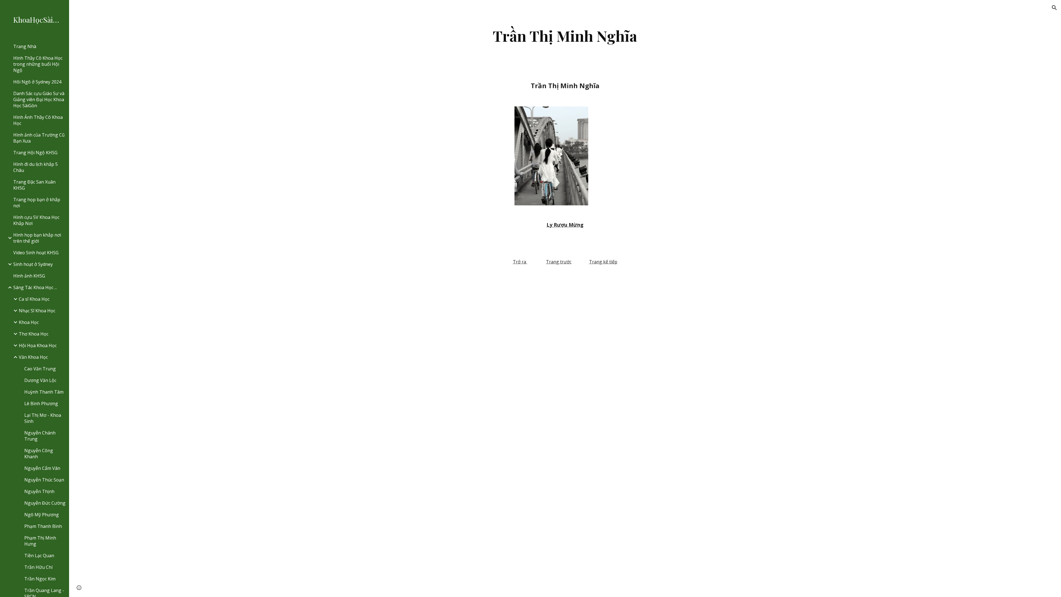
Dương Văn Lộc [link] (40, 380)
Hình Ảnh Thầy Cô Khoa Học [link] (38, 120)
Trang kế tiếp (603, 262)
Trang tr (555, 262)
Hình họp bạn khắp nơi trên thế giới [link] (37, 238)
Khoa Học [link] (29, 322)
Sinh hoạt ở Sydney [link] (33, 264)
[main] (565, 35)
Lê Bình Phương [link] (41, 403)
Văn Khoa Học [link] (33, 357)
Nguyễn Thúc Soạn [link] (44, 480)
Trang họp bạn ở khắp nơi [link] (36, 203)
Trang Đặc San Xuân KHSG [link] (34, 185)
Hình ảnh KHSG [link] (29, 276)
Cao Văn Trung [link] (40, 369)
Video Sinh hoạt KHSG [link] (36, 253)
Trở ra (519, 262)
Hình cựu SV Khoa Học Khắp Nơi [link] (36, 220)
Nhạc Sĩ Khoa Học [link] (37, 311)
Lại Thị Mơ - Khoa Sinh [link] (42, 418)
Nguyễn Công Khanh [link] (38, 453)
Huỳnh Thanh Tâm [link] (44, 392)
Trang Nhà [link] (24, 46)
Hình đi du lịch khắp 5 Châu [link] (35, 167)
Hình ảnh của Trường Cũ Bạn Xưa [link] (39, 138)
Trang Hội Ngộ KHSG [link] (35, 153)
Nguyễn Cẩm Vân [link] (42, 468)
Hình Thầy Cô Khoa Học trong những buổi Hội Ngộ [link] (37, 64)
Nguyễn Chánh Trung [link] (40, 436)
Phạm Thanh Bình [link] (43, 526)
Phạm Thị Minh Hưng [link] (40, 541)
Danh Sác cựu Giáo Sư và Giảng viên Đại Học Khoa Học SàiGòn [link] (38, 99)
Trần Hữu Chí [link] (38, 567)
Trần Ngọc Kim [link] (40, 579)
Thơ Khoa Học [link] (33, 334)
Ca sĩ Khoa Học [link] (34, 299)
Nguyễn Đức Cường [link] (44, 503)
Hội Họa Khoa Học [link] (38, 345)
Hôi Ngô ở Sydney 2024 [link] (37, 82)
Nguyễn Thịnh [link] (39, 491)
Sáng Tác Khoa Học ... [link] (35, 287)
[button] (1054, 7)
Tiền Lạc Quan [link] (39, 556)
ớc (569, 262)
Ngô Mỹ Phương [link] (41, 515)
